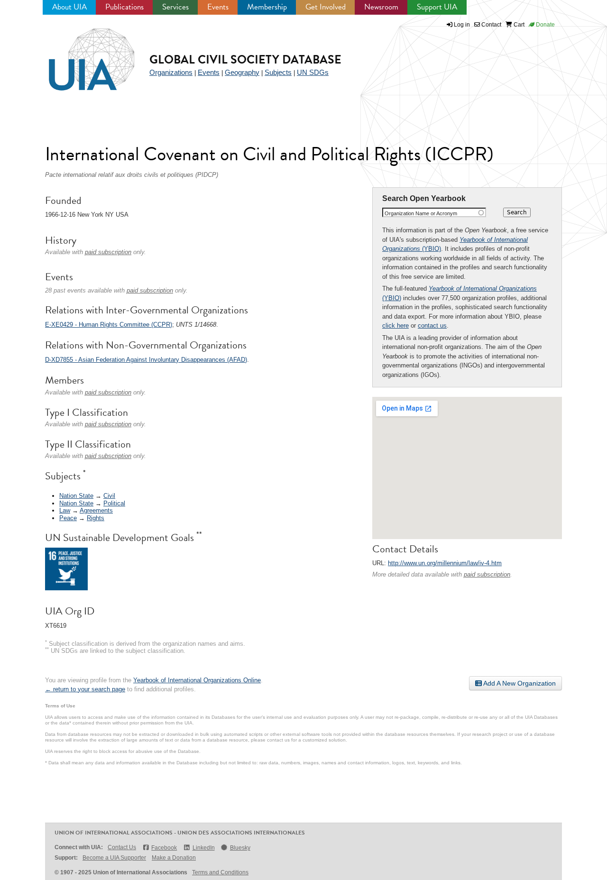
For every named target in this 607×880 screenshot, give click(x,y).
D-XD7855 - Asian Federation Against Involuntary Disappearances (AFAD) (146, 359)
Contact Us (122, 847)
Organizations (171, 72)
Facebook (164, 847)
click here (395, 325)
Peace (68, 518)
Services (175, 7)
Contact (490, 24)
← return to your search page (85, 689)
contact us (432, 325)
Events (218, 7)
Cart (518, 24)
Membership (267, 7)
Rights (95, 518)
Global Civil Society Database (245, 59)
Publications (124, 7)
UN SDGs (313, 72)
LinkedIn (203, 847)
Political (114, 503)
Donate (544, 24)
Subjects (278, 72)
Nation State (76, 495)
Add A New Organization (519, 683)
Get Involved (325, 7)
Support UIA (437, 7)
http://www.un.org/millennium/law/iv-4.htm (445, 563)
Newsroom (381, 7)
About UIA (69, 7)
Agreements (96, 510)
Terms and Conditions (220, 872)
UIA (80, 54)
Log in (462, 24)
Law (64, 510)
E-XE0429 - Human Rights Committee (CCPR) (108, 324)
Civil (109, 495)
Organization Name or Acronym (421, 213)
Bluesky (240, 847)
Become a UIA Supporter (114, 857)
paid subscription (487, 574)
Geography (242, 72)
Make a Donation (174, 857)
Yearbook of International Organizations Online (197, 680)
